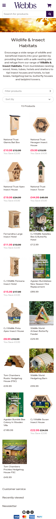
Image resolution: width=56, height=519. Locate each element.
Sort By (10, 99)
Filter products (13, 91)
